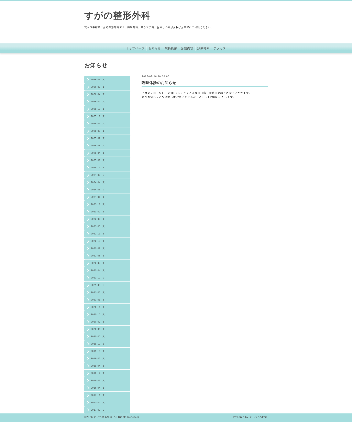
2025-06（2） (99, 145)
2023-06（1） (99, 219)
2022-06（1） (99, 255)
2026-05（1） (99, 87)
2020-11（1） (99, 307)
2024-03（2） (99, 189)
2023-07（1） (99, 211)
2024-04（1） (99, 182)
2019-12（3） (99, 343)
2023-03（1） (99, 226)
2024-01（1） (99, 197)
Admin (264, 417)
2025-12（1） (99, 109)
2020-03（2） (99, 336)
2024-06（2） (99, 175)
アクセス (220, 48)
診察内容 (187, 48)
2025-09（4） (99, 123)
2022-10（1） (99, 241)
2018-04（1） (99, 388)
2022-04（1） (99, 270)
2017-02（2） (99, 410)
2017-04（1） (99, 402)
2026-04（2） (99, 94)
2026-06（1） (99, 79)
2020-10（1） (99, 314)
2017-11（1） (99, 395)
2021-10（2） (99, 277)
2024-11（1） (99, 167)
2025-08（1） (99, 131)
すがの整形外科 (117, 15)
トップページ (135, 48)
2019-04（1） (99, 366)
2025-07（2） (99, 138)
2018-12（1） (99, 373)
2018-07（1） (99, 380)
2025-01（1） (99, 160)
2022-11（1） (99, 233)
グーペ (253, 417)
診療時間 (203, 48)
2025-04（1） (99, 153)
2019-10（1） (99, 351)
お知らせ (154, 48)
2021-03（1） (99, 299)
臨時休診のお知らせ (159, 83)
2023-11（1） (99, 204)
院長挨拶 (171, 48)
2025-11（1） (99, 116)
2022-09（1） (99, 248)
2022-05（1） (99, 263)
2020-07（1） (99, 321)
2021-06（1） (99, 292)
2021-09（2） (99, 285)
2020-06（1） (99, 329)
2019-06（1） (99, 358)
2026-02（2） (99, 101)
